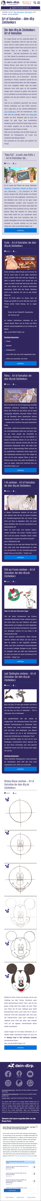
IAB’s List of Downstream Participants (23, 1156)
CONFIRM (12, 1190)
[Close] (37, 1127)
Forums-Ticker (6, 1098)
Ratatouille (33, 115)
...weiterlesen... (20, 230)
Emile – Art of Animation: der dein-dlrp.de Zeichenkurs (20, 244)
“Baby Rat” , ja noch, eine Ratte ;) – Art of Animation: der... (19, 156)
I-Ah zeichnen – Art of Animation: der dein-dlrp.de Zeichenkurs (19, 484)
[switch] (33, 1167)
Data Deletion (10, 1197)
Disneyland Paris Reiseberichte (10, 1094)
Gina (15, 163)
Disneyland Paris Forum (8, 1090)
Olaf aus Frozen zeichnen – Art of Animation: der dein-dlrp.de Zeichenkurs (19, 572)
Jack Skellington (10, 112)
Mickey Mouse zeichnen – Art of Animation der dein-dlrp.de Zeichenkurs (19, 784)
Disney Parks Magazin (19, 12)
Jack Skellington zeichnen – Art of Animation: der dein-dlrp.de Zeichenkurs (20, 676)
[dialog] (20, 1162)
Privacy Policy (31, 1197)
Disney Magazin (28, 12)
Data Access (20, 1197)
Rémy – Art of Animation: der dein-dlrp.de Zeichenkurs (18, 377)
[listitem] (20, 1162)
